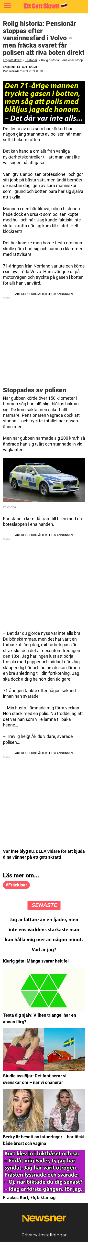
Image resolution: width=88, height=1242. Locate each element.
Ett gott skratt (12, 60)
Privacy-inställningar (44, 1235)
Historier (31, 60)
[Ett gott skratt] (44, 5)
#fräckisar (16, 884)
